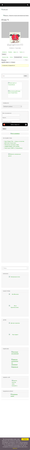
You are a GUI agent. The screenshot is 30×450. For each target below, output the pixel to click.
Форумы (4, 54)
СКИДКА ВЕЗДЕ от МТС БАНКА (11, 146)
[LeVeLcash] (4, 8)
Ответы (11, 57)
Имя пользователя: (7, 113)
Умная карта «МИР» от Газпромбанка (13, 148)
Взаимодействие (18, 57)
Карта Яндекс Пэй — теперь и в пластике (14, 141)
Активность (4, 52)
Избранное (25, 57)
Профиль (10, 52)
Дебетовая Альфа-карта (10, 143)
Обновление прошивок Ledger (11, 144)
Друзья (16, 52)
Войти (4, 128)
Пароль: (4, 117)
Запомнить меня (8, 122)
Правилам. (15, 448)
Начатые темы (5, 57)
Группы (22, 52)
